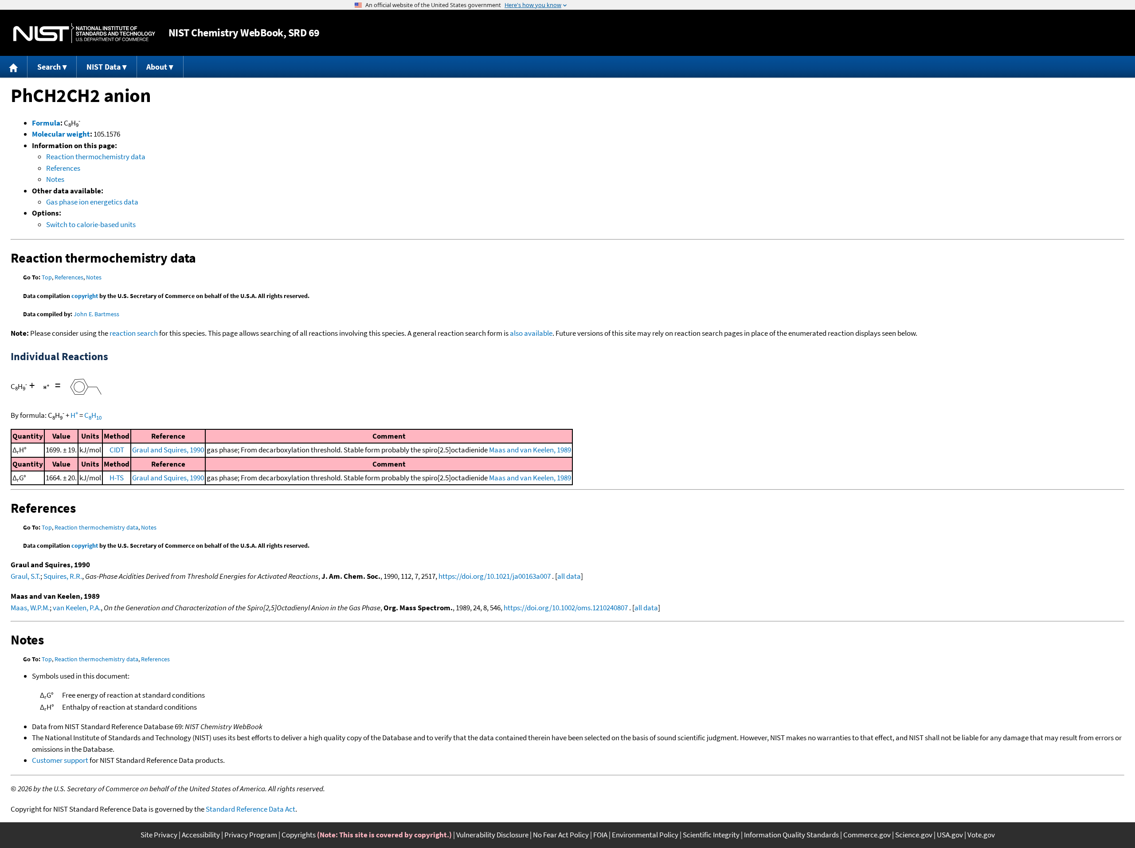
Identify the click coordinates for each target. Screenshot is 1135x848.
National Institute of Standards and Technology (84, 33)
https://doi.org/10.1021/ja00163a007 (494, 576)
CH (93, 415)
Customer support (60, 760)
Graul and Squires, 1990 (168, 450)
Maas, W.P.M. (30, 607)
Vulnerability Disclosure (492, 835)
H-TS (117, 478)
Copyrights (299, 835)
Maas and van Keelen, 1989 (530, 450)
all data (569, 576)
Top (47, 277)
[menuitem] (13, 67)
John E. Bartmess (96, 314)
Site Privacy (159, 835)
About (156, 67)
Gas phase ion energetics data (92, 202)
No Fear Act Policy (561, 835)
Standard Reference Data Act (250, 809)
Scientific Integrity (711, 835)
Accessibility (201, 835)
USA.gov (950, 835)
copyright (84, 296)
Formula (46, 123)
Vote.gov (981, 835)
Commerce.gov (867, 835)
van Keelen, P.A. (77, 607)
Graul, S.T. (25, 576)
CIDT (117, 450)
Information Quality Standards (791, 835)
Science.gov (913, 835)
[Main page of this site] (13, 67)
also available (531, 333)
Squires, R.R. (62, 576)
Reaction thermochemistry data (95, 156)
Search (49, 67)
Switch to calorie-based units (91, 224)
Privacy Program (250, 835)
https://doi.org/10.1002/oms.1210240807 (566, 607)
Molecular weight (61, 134)
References (63, 168)
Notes (55, 179)
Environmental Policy (645, 835)
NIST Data (103, 67)
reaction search (134, 333)
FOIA (600, 835)
